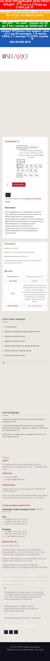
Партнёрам (31, 576)
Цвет (6, 165)
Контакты (7, 583)
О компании (31, 579)
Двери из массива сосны (15, 341)
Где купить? (8, 579)
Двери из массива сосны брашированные (22, 346)
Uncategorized (10, 327)
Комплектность (10, 146)
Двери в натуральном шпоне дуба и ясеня (22, 331)
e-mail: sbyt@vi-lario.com (15, 536)
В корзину (19, 184)
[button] (22, 147)
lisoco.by (39, 649)
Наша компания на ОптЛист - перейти (22, 618)
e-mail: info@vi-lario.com (15, 479)
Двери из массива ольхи (15, 336)
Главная (7, 576)
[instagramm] (16, 632)
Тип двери (8, 160)
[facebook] (6, 632)
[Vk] (11, 632)
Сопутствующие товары (15, 355)
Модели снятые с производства (18, 351)
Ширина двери (10, 174)
